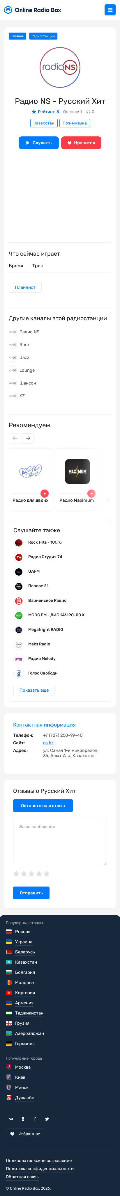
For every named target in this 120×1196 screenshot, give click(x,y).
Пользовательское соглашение (39, 1160)
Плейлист (25, 287)
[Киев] (9, 1077)
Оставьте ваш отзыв (43, 805)
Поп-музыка (75, 123)
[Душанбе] (9, 1098)
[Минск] (9, 1087)
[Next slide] (28, 438)
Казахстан (43, 123)
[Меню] (110, 9)
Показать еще (34, 690)
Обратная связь (22, 1176)
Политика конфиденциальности (40, 1168)
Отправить (31, 893)
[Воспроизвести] (44, 494)
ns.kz (48, 742)
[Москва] (9, 1067)
